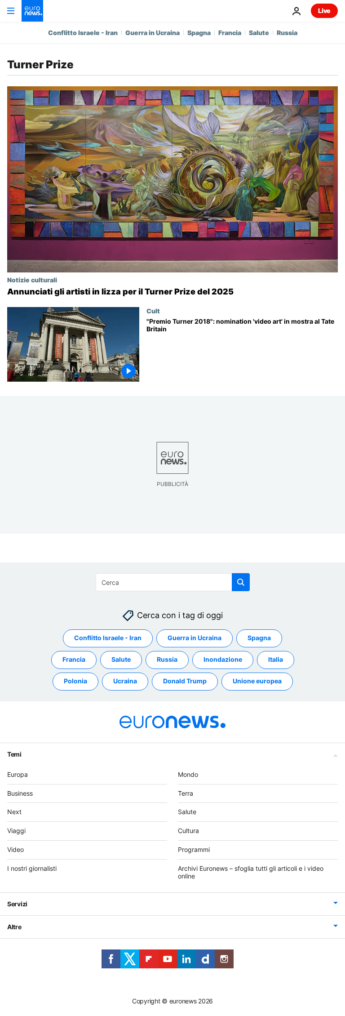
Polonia (75, 681)
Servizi (17, 904)
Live (324, 10)
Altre (14, 927)
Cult (153, 310)
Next (14, 811)
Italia (275, 659)
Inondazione (222, 659)
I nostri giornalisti (32, 868)
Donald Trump (185, 681)
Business (20, 793)
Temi (14, 754)
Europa (17, 774)
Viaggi (16, 830)
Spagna (199, 32)
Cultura (188, 830)
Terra (185, 793)
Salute (259, 32)
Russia (287, 32)
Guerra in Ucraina (152, 32)
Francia (229, 32)
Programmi (194, 849)
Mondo (188, 774)
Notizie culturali (32, 279)
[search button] (241, 582)
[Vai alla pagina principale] (32, 11)
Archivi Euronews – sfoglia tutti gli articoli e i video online (250, 872)
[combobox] (173, 582)
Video (15, 849)
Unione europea (257, 681)
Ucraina (125, 681)
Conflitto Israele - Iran (83, 32)
